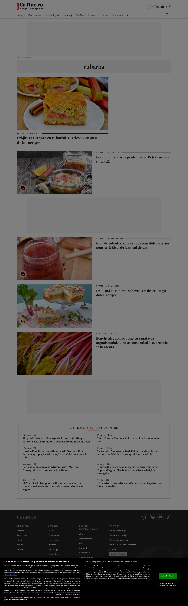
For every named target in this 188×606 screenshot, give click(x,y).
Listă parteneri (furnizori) (93, 581)
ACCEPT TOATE (168, 576)
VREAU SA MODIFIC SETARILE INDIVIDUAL (167, 584)
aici (41, 590)
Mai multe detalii (11, 575)
